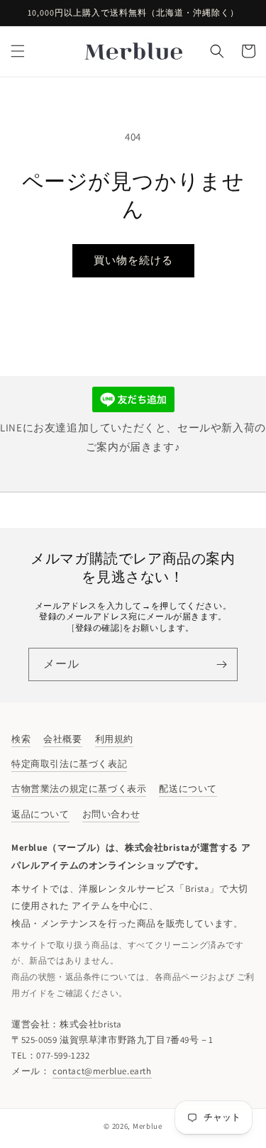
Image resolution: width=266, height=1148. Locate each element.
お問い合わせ (111, 814)
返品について (40, 814)
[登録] (221, 664)
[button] (17, 51)
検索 (21, 739)
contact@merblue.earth (102, 1071)
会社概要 (62, 739)
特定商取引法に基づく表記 (69, 764)
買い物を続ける (133, 260)
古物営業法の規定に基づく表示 (78, 789)
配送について (188, 789)
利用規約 (114, 739)
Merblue (147, 1126)
